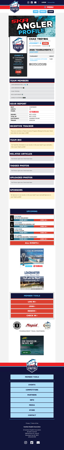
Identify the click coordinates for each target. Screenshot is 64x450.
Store (32, 410)
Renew (43, 11)
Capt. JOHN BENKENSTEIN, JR (18, 63)
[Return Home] (15, 7)
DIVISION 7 (18, 67)
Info (23, 220)
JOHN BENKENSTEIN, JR (18, 84)
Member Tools (32, 377)
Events (32, 385)
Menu (50, 7)
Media (32, 405)
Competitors (32, 390)
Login (44, 2)
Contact (32, 415)
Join (35, 11)
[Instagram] (25, 443)
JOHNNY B (18, 55)
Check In (31, 315)
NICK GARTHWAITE (16, 94)
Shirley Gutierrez (16, 97)
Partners (32, 395)
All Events (31, 243)
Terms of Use (34, 423)
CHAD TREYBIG (15, 91)
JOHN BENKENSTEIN (17, 88)
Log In (31, 301)
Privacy (28, 423)
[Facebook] (31, 443)
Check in (43, 220)
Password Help (51, 2)
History (34, 52)
